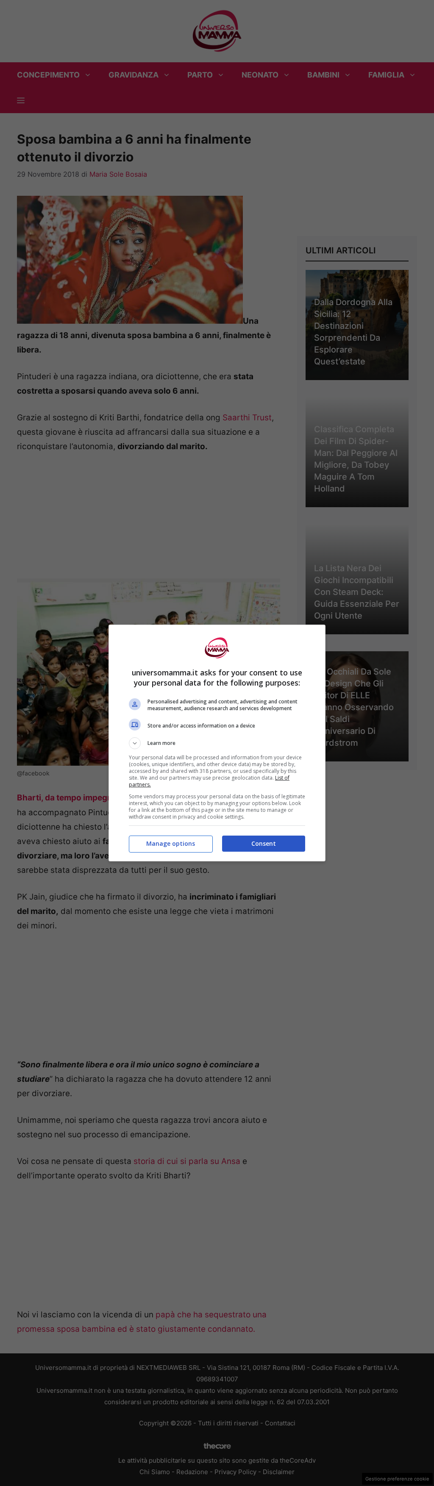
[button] (217, 743)
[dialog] (217, 743)
